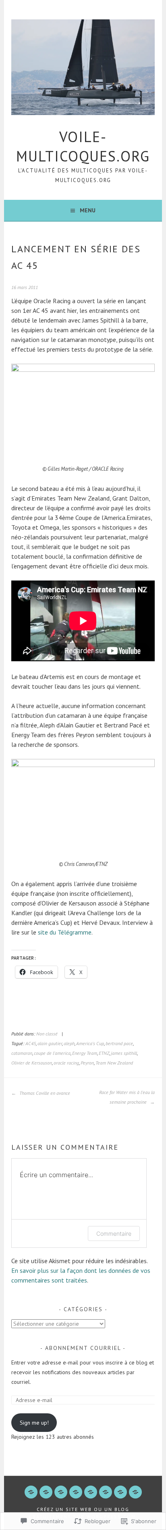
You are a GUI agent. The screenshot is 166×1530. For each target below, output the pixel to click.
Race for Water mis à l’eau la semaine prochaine (127, 1097)
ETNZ (104, 1053)
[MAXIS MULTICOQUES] (60, 1492)
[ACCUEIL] (31, 1492)
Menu (87, 210)
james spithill (124, 1053)
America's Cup (90, 1043)
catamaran (21, 1053)
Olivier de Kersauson (31, 1063)
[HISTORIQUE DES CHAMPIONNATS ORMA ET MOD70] (45, 1492)
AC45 (30, 1043)
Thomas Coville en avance (44, 1093)
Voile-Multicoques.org (83, 146)
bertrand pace (119, 1043)
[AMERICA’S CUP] (75, 1492)
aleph (69, 1043)
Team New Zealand (114, 1063)
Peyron (87, 1063)
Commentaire (113, 1233)
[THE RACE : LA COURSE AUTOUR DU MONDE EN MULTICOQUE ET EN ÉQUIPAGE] (90, 1492)
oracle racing (66, 1063)
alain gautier (49, 1043)
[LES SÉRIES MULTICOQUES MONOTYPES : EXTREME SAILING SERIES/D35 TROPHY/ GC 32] (105, 1492)
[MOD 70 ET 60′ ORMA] (120, 1492)
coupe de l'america (52, 1053)
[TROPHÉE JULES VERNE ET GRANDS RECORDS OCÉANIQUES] (135, 1492)
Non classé (47, 1034)
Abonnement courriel (83, 1348)
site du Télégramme (63, 932)
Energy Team (84, 1053)
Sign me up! (34, 1422)
